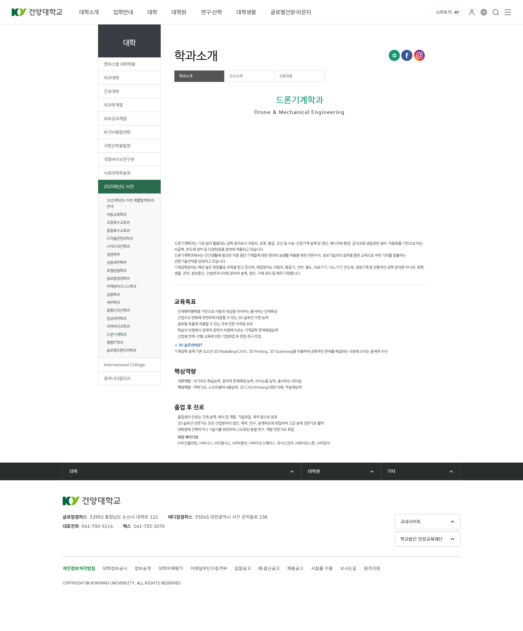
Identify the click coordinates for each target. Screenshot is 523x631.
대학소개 (89, 12)
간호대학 (111, 91)
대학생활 (246, 12)
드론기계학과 (116, 335)
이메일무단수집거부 (208, 568)
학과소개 (276, 31)
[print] (394, 55)
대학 (152, 12)
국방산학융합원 (117, 146)
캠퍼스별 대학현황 (119, 64)
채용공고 (295, 568)
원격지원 (372, 568)
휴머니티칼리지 (117, 378)
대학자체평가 (171, 568)
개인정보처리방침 (79, 568)
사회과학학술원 (117, 173)
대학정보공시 (115, 568)
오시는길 (348, 568)
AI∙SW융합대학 (117, 132)
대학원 (179, 12)
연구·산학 (211, 12)
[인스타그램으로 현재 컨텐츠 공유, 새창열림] (419, 55)
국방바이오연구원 (119, 159)
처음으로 (180, 31)
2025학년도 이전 (119, 186)
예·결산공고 (269, 568)
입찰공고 (243, 568)
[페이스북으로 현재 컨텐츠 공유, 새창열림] (406, 55)
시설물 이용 (322, 568)
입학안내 (123, 12)
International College (124, 365)
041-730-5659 (208, 225)
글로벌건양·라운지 (290, 12)
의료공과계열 (115, 118)
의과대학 (111, 78)
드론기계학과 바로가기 (262, 225)
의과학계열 (113, 105)
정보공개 (143, 568)
